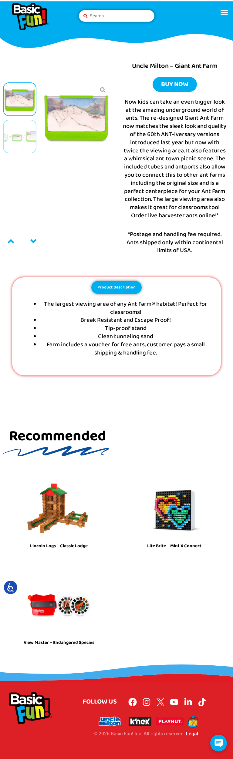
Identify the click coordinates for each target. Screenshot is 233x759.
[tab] (116, 287)
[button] (224, 12)
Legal (192, 734)
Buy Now (174, 84)
